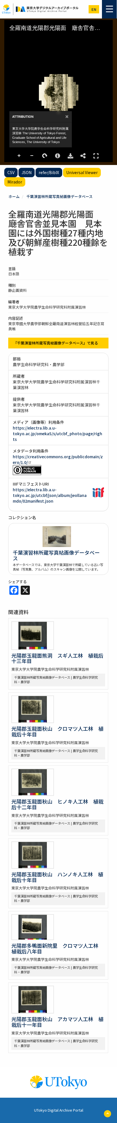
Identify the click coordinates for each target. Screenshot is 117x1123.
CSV (10, 172)
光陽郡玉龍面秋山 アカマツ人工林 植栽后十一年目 (57, 1021)
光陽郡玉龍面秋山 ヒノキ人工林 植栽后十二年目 (57, 804)
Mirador (14, 182)
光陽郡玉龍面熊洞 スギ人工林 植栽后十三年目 (57, 658)
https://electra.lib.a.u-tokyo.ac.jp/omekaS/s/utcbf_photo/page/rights (57, 433)
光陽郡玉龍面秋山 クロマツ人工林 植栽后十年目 (57, 731)
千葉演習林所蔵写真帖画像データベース (59, 196)
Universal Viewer (82, 172)
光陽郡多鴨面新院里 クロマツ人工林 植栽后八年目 (57, 948)
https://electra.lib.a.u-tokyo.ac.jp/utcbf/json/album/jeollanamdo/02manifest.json (50, 495)
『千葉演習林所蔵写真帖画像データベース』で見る (55, 343)
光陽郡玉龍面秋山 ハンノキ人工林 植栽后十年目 (57, 876)
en (93, 9)
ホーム (14, 196)
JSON (27, 172)
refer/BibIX (49, 172)
